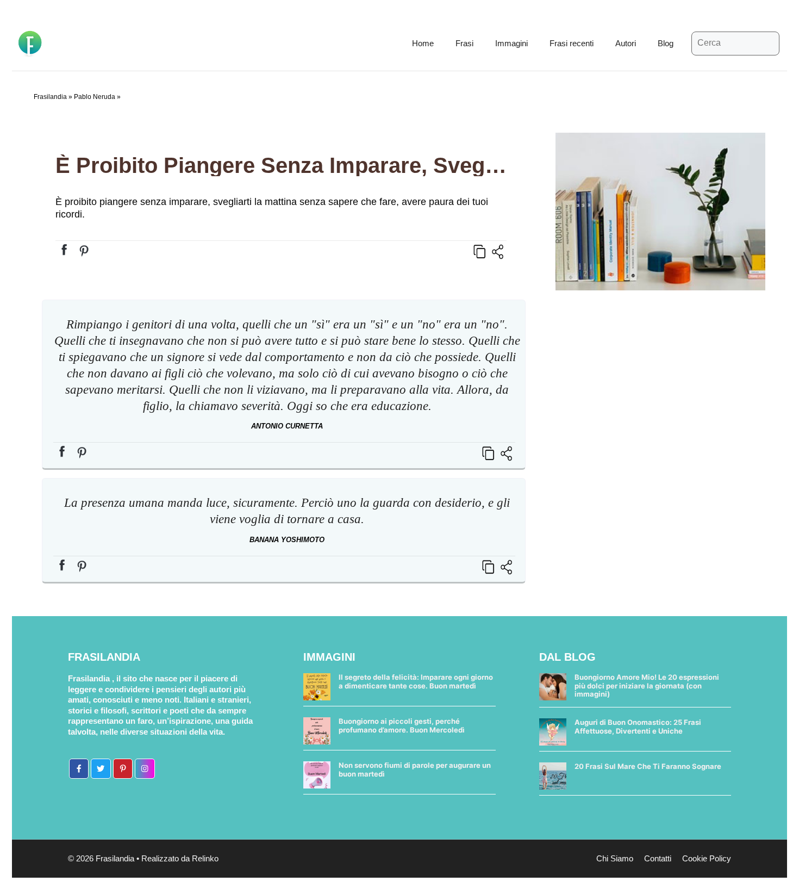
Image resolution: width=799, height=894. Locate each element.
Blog (665, 43)
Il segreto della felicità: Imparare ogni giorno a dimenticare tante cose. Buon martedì (416, 681)
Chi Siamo (614, 858)
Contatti (657, 858)
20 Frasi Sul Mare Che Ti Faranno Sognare (648, 766)
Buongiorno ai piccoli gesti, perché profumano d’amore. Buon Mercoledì (402, 725)
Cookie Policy (706, 858)
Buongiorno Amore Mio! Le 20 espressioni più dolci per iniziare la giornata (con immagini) (647, 685)
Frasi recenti (572, 43)
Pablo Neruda (94, 97)
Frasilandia (50, 97)
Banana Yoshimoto (286, 540)
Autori (625, 43)
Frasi (464, 43)
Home (423, 43)
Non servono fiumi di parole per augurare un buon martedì (415, 769)
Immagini (511, 43)
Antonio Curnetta (287, 426)
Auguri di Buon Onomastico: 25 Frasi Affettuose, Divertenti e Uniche (638, 726)
